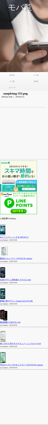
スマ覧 (36, 75)
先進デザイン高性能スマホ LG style (15, 280)
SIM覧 (36, 81)
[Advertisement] (24, 134)
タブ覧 (12, 81)
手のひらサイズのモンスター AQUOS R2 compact (21, 365)
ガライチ (12, 88)
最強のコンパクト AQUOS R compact (16, 258)
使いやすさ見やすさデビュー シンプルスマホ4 (20, 343)
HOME (12, 75)
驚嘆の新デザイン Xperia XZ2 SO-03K (16, 301)
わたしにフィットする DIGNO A (14, 237)
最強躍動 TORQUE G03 (10, 322)
